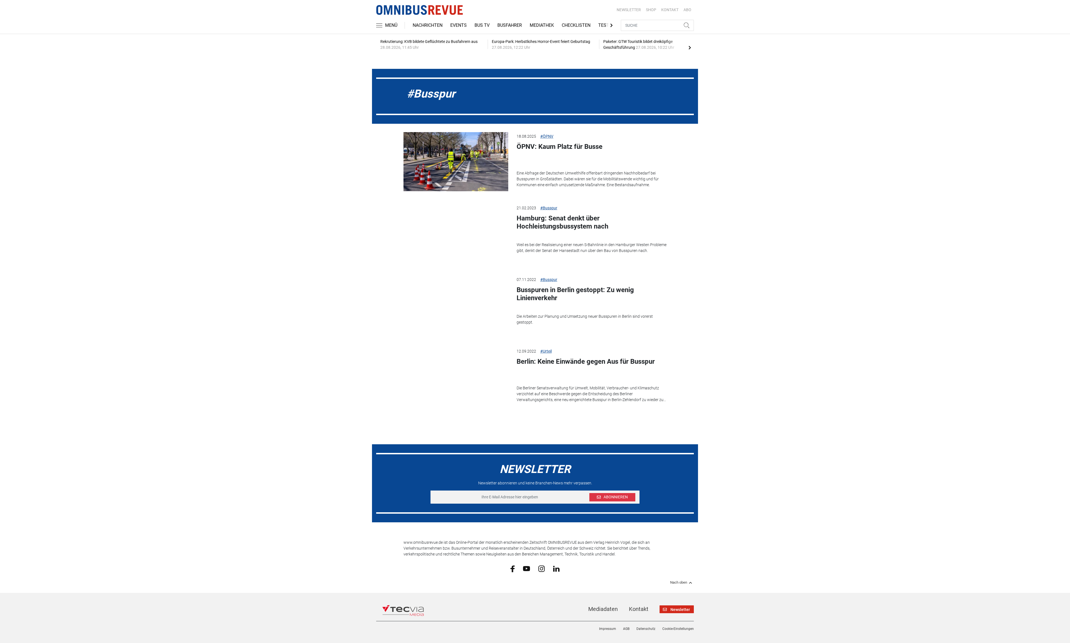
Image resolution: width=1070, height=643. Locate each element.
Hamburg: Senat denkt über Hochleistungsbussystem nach (562, 222)
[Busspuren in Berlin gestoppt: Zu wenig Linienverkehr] (455, 304)
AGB (626, 629)
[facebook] (512, 568)
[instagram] (541, 568)
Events (458, 25)
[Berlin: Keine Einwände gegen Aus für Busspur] (455, 376)
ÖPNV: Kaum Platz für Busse (559, 147)
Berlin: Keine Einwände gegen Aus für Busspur (586, 361)
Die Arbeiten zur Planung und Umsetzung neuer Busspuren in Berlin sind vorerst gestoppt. (585, 319)
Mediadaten (603, 609)
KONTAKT (670, 10)
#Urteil (546, 351)
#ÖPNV (546, 136)
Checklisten (576, 25)
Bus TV (482, 25)
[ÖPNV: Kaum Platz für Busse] (455, 161)
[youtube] (526, 568)
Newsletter (629, 10)
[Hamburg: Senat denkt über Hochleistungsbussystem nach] (455, 233)
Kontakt (638, 609)
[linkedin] (556, 568)
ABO (687, 10)
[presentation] (689, 47)
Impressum (607, 629)
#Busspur (548, 208)
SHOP (651, 10)
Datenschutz (645, 629)
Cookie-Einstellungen (678, 629)
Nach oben (678, 582)
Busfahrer (509, 25)
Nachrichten (427, 25)
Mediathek (542, 25)
